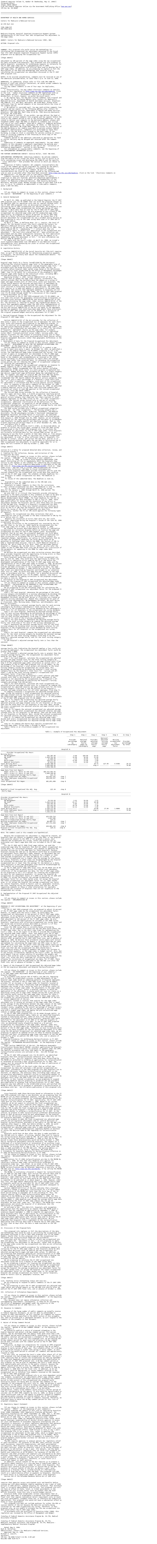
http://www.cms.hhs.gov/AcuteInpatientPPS (29, 466)
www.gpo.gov (66, 6)
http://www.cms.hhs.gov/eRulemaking (40, 91)
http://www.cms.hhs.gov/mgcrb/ (27, 1169)
